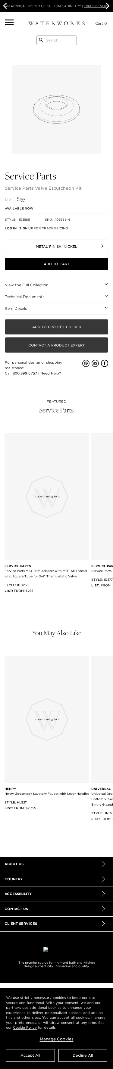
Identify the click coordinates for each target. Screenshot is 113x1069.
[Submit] (41, 40)
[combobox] (56, 40)
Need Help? (50, 373)
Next (107, 6)
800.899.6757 (25, 373)
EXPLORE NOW (96, 6)
